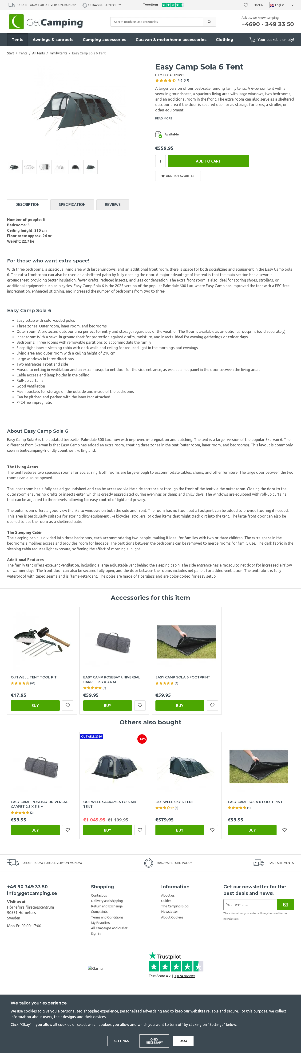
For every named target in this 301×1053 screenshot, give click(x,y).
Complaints (99, 912)
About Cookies (172, 917)
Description (28, 204)
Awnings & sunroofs (53, 39)
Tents (17, 39)
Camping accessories (104, 39)
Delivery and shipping (107, 901)
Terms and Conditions (107, 917)
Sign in (258, 5)
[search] (209, 21)
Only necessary (154, 1041)
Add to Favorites (179, 175)
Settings (121, 1040)
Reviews (113, 204)
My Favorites (100, 923)
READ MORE (163, 118)
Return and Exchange (107, 906)
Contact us (99, 895)
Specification (72, 204)
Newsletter (169, 912)
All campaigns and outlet (109, 928)
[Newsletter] (285, 904)
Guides (166, 901)
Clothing (224, 39)
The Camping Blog (175, 906)
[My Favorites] (246, 5)
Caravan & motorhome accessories (171, 39)
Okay (183, 1040)
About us (168, 895)
